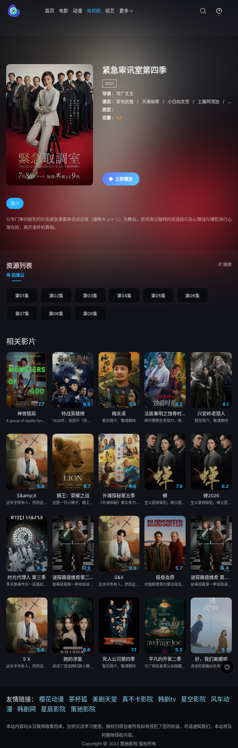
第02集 (56, 295)
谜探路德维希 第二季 (211, 577)
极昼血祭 (165, 577)
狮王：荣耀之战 (73, 495)
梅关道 (119, 413)
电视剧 (94, 11)
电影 (63, 11)
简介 (15, 203)
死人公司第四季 (119, 659)
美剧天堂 (104, 699)
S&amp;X (27, 495)
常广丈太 (125, 93)
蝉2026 (211, 495)
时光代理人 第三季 (26, 577)
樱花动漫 (51, 699)
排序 (227, 264)
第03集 (90, 295)
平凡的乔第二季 (165, 659)
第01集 (22, 295)
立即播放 (124, 178)
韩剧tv (167, 699)
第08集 (56, 313)
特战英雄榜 (73, 413)
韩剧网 (26, 709)
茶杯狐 (78, 699)
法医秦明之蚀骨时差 (165, 413)
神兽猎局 (26, 413)
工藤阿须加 (209, 101)
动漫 (77, 11)
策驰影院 (83, 709)
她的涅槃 (73, 659)
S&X (119, 577)
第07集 (22, 313)
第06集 (192, 295)
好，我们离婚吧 (211, 659)
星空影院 (193, 699)
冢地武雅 (125, 101)
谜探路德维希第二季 (73, 577)
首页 (49, 11)
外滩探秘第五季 (119, 495)
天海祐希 (151, 101)
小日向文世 (179, 101)
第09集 (90, 313)
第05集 (158, 295)
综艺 (110, 11)
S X (26, 659)
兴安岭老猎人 (211, 413)
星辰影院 (53, 709)
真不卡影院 (137, 699)
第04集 (124, 295)
